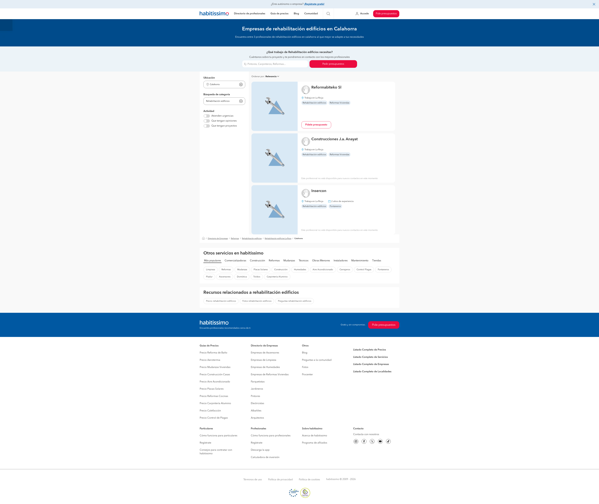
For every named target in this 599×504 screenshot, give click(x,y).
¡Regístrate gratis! (314, 4)
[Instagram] (356, 442)
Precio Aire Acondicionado (215, 382)
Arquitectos (257, 418)
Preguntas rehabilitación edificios (294, 301)
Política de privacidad (280, 479)
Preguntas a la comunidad (316, 360)
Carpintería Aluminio (277, 277)
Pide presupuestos (386, 13)
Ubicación (209, 78)
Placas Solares (261, 270)
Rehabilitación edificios (252, 239)
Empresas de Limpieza (263, 360)
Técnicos (303, 260)
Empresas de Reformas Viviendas (270, 374)
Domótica (242, 277)
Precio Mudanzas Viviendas (215, 367)
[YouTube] (380, 442)
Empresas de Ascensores (265, 353)
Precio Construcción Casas (215, 374)
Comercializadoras (235, 260)
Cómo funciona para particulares (218, 435)
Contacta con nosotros (366, 434)
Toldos (256, 277)
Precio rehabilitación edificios (221, 301)
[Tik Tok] (388, 442)
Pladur (209, 277)
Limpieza (210, 270)
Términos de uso (252, 479)
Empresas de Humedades (265, 367)
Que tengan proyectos (224, 126)
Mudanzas (289, 260)
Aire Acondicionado (323, 270)
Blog (296, 13)
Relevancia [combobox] (271, 76)
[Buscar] (328, 13)
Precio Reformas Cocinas (214, 396)
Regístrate (205, 443)
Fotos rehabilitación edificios (256, 301)
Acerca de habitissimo (314, 435)
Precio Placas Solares (212, 389)
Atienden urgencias (222, 116)
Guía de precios (279, 13)
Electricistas (257, 403)
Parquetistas (258, 382)
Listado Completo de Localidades (372, 371)
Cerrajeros (345, 270)
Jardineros (257, 389)
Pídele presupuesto (316, 125)
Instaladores (341, 260)
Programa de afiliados (314, 443)
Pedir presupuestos (333, 64)
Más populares (212, 260)
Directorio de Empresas (218, 239)
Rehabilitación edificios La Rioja (278, 239)
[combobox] (222, 84)
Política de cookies (309, 479)
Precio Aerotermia (210, 360)
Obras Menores (321, 260)
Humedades (300, 270)
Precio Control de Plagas (214, 418)
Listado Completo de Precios (369, 350)
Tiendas (376, 260)
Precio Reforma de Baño (213, 353)
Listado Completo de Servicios (370, 357)
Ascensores (224, 277)
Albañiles (256, 411)
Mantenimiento (359, 260)
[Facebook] (364, 442)
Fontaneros (383, 270)
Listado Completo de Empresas (371, 364)
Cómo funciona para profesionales (270, 435)
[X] (372, 442)
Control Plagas (364, 270)
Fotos (305, 367)
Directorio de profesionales (249, 13)
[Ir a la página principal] (214, 13)
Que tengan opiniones (224, 121)
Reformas (235, 239)
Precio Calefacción (210, 411)
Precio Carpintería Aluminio (215, 403)
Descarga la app (260, 450)
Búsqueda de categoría (216, 94)
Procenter (307, 374)
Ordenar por (257, 76)
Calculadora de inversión (265, 457)
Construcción (257, 260)
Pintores (255, 396)
